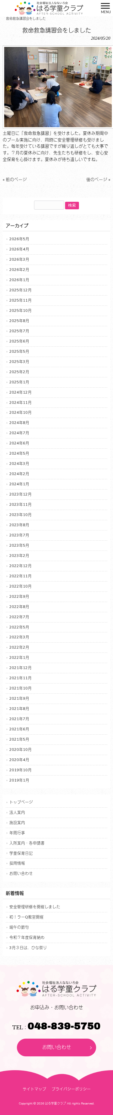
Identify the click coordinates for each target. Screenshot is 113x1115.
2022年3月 (19, 637)
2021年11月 (20, 677)
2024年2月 (19, 473)
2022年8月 (19, 606)
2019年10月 (20, 770)
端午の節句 (19, 927)
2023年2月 (19, 555)
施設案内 (17, 822)
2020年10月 (20, 749)
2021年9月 (19, 698)
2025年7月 (19, 330)
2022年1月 (19, 657)
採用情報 (17, 863)
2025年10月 (20, 310)
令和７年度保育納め (27, 937)
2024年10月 (20, 412)
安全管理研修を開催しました (34, 906)
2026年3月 (19, 259)
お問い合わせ (21, 873)
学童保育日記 (21, 853)
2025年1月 (19, 382)
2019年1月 (19, 780)
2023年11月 (20, 504)
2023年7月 (19, 535)
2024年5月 (19, 453)
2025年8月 (19, 320)
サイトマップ (34, 1089)
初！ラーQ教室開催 (26, 917)
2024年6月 (19, 443)
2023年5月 (19, 545)
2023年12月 (20, 494)
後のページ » (98, 180)
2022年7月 (19, 616)
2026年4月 (19, 249)
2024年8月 (19, 422)
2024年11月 (20, 402)
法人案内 (17, 812)
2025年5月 (19, 351)
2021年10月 (20, 688)
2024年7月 (19, 432)
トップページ (21, 802)
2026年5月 (19, 238)
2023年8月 (19, 524)
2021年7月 (19, 718)
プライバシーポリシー (71, 1089)
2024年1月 (19, 484)
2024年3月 (19, 463)
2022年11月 (20, 576)
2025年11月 (20, 300)
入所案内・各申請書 (27, 843)
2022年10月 (20, 586)
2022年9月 (19, 596)
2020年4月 (19, 759)
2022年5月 (19, 627)
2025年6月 (19, 341)
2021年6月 (19, 729)
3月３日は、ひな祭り (28, 947)
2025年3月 (19, 361)
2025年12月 (20, 290)
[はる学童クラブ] (49, 8)
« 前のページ (15, 180)
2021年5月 (19, 739)
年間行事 (17, 832)
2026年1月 (19, 279)
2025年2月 (19, 371)
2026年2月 (19, 269)
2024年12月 (20, 392)
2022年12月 (20, 565)
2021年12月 (20, 667)
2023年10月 (20, 514)
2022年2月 (19, 647)
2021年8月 (19, 708)
